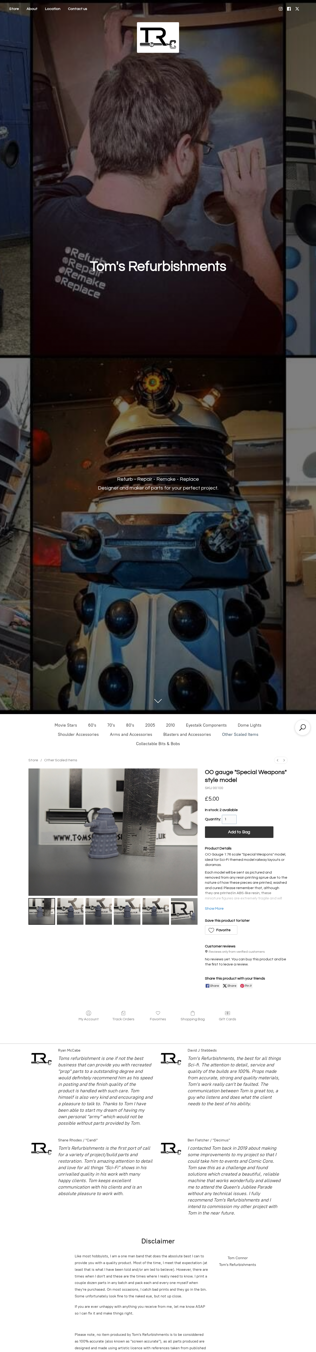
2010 (170, 725)
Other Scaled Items (240, 734)
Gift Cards (227, 1019)
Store (14, 9)
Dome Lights (249, 725)
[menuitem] (277, 760)
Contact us (77, 9)
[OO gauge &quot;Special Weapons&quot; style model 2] (98, 911)
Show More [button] (214, 908)
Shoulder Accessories (78, 734)
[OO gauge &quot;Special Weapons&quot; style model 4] (155, 911)
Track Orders (123, 1019)
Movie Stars (66, 725)
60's (92, 725)
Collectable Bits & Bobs (158, 743)
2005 (150, 725)
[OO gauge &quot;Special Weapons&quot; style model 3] (127, 911)
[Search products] (302, 727)
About (32, 9)
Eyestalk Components (206, 725)
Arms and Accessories (131, 734)
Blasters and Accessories (187, 734)
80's (130, 725)
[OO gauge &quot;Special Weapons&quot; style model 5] (184, 911)
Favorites (158, 1019)
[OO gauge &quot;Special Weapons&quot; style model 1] (70, 911)
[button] (221, 930)
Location (52, 9)
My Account (89, 1019)
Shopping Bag (193, 1019)
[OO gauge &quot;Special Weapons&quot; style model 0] (41, 911)
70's (111, 725)
